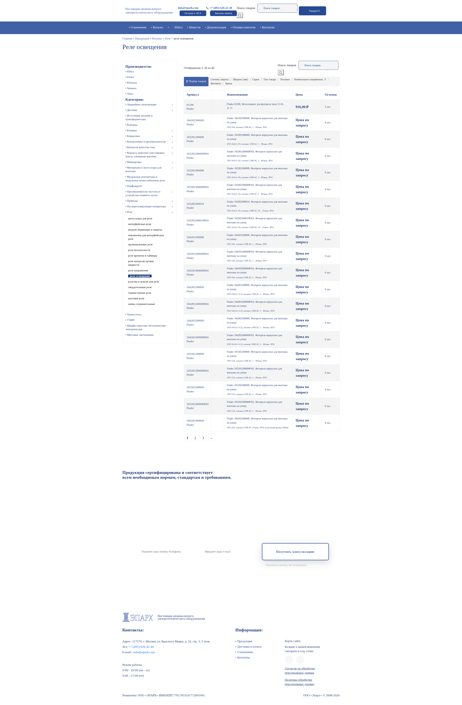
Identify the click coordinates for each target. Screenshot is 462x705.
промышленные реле (140, 244)
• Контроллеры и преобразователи (145, 141)
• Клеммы (131, 130)
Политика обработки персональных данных (299, 682)
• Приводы (131, 200)
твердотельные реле (140, 287)
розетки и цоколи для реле (143, 281)
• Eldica (129, 71)
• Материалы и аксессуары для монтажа (143, 169)
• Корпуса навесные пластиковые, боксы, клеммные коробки (145, 154)
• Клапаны (131, 124)
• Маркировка (133, 162)
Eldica (179, 27)
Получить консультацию (295, 551)
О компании (138, 27)
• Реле (128, 212)
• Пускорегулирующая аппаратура (145, 206)
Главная (127, 38)
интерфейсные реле (139, 224)
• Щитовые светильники (139, 334)
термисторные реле (139, 292)
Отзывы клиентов (244, 27)
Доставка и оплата (249, 646)
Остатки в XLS (193, 13)
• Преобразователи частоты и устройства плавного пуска (142, 193)
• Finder (129, 77)
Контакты (268, 27)
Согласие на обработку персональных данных (300, 671)
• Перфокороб (133, 186)
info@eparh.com (188, 7)
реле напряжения (138, 270)
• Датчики (131, 110)
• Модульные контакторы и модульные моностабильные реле (145, 178)
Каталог (158, 27)
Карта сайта (292, 641)
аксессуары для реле (140, 218)
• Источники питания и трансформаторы (138, 117)
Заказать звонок (223, 13)
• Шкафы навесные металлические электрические (145, 327)
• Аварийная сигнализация (140, 104)
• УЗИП (129, 320)
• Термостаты (133, 314)
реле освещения (140, 276)
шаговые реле (136, 298)
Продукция (142, 38)
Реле (168, 38)
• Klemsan (131, 82)
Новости (194, 27)
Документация (216, 27)
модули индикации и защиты (145, 229)
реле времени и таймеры (142, 255)
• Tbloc (129, 93)
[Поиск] (240, 15)
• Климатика (132, 136)
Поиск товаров (246, 8)
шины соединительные (141, 304)
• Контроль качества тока (140, 147)
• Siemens (130, 88)
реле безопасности (139, 250)
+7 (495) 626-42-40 (221, 7)
